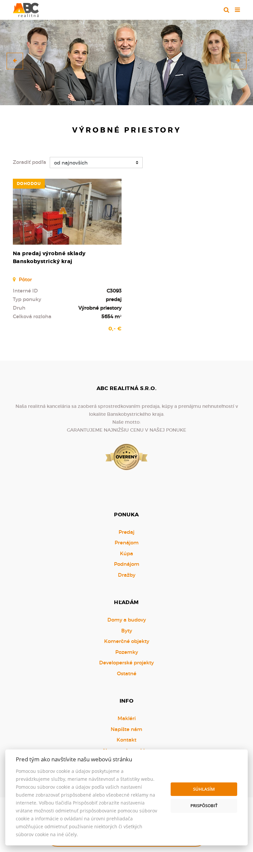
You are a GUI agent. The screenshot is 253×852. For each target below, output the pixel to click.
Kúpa (126, 553)
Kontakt (126, 740)
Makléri (127, 718)
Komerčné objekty (126, 641)
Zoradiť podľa (29, 162)
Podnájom (126, 564)
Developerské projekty (126, 662)
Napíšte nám (126, 729)
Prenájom (127, 542)
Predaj (126, 532)
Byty (126, 630)
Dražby (126, 575)
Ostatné (126, 673)
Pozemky (126, 652)
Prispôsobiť (203, 805)
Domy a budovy (126, 620)
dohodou (29, 183)
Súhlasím (204, 789)
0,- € (115, 328)
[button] (15, 61)
